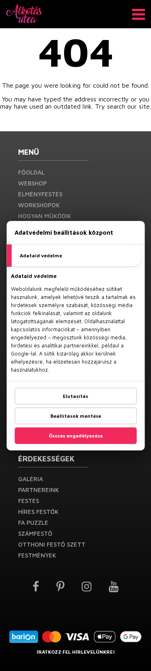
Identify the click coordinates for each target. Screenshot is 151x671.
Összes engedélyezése (76, 436)
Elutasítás (75, 396)
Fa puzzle (33, 522)
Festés (28, 500)
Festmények (37, 555)
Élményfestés (40, 194)
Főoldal (31, 172)
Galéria (30, 478)
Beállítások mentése (75, 416)
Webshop (32, 183)
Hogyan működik (44, 215)
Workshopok (39, 205)
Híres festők (38, 511)
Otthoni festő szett (51, 544)
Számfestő (35, 533)
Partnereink (38, 489)
